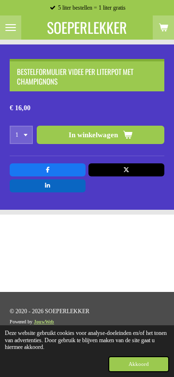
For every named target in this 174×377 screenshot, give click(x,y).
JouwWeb (44, 321)
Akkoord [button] (139, 364)
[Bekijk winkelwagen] (163, 27)
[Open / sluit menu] (10, 27)
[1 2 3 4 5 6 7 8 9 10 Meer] (21, 135)
